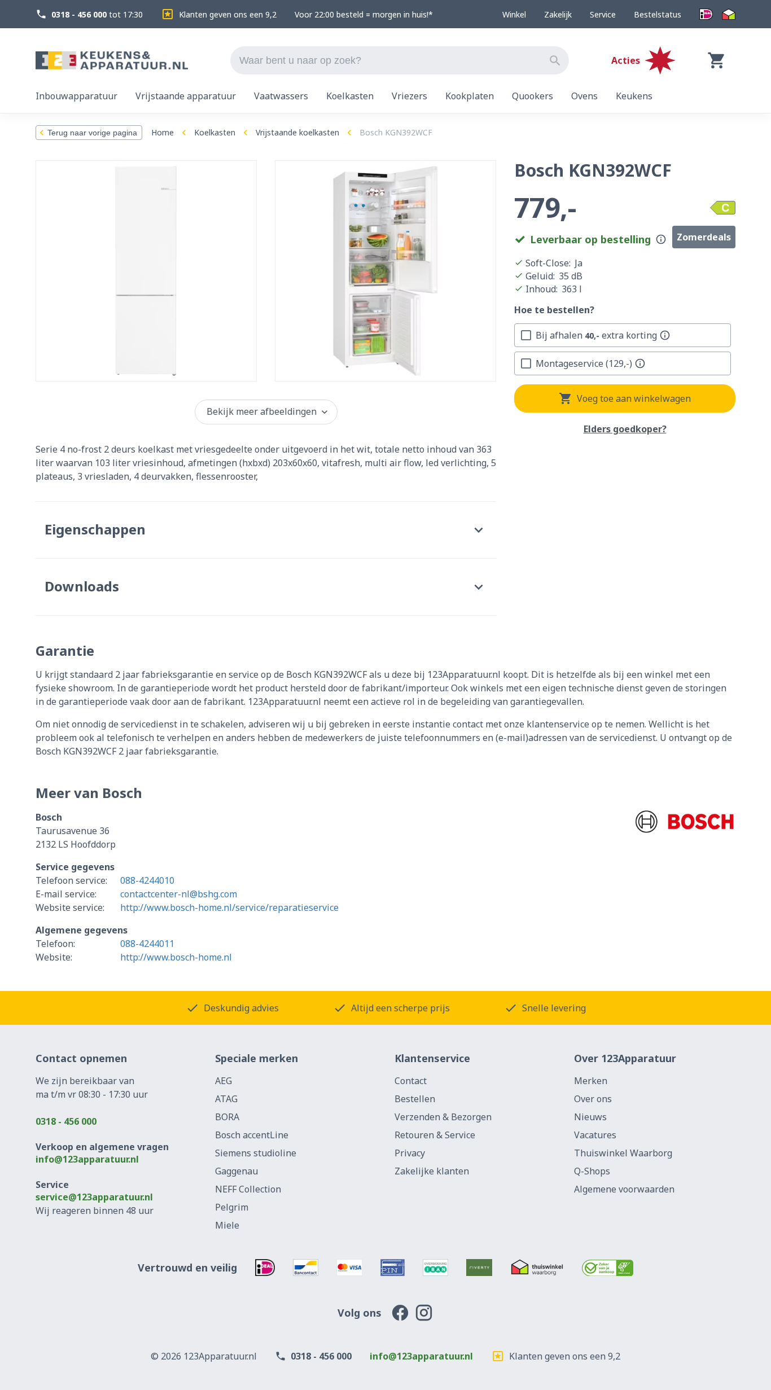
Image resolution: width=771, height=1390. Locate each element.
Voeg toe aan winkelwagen (634, 398)
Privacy (410, 1153)
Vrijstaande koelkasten (297, 132)
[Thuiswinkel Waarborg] (728, 14)
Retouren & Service (435, 1135)
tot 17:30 (97, 14)
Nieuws (590, 1117)
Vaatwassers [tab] (281, 96)
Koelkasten (214, 132)
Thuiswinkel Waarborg (623, 1153)
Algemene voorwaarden (624, 1189)
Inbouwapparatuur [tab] (76, 96)
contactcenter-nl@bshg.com (178, 894)
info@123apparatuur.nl (87, 1159)
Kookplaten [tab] (469, 96)
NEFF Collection (248, 1189)
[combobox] (399, 60)
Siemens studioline (255, 1153)
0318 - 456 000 (66, 1121)
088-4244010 (147, 880)
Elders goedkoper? (625, 429)
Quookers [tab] (532, 96)
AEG (223, 1081)
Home (162, 132)
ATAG (226, 1099)
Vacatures (595, 1135)
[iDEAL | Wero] (706, 14)
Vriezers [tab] (409, 96)
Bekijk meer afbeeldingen (262, 411)
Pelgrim (231, 1207)
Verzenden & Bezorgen (443, 1117)
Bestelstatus (657, 14)
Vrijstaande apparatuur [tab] (185, 96)
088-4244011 (147, 943)
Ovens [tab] (584, 96)
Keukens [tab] (634, 96)
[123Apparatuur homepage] (112, 60)
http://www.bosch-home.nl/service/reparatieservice (229, 907)
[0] (717, 60)
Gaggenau (236, 1171)
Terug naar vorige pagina (92, 132)
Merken (590, 1081)
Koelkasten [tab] (350, 96)
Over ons (593, 1099)
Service (603, 14)
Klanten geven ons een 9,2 (228, 14)
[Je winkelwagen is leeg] (717, 60)
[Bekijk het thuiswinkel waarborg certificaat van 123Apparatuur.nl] (537, 1267)
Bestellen (415, 1099)
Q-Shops (592, 1171)
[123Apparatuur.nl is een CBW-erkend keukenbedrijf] (607, 1267)
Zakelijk (558, 14)
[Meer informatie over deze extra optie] (665, 335)
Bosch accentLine (251, 1135)
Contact (411, 1081)
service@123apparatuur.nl (94, 1197)
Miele (227, 1225)
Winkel (514, 14)
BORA (227, 1117)
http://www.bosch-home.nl (176, 957)
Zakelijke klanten (432, 1171)
